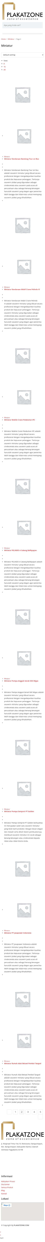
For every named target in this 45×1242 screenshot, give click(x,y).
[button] (22, 33)
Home (3, 39)
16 (5, 67)
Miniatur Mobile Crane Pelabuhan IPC (19, 420)
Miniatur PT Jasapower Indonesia (17, 933)
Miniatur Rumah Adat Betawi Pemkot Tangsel (22, 1063)
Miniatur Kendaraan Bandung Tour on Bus (21, 159)
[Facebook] (22, 1157)
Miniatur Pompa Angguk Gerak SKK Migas (21, 681)
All (5, 70)
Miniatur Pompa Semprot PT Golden (19, 811)
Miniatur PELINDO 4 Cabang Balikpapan (20, 550)
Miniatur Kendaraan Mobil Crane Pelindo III (22, 289)
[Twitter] (22, 1163)
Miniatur (11, 39)
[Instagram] (22, 1168)
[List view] (3, 51)
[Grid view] (2, 51)
